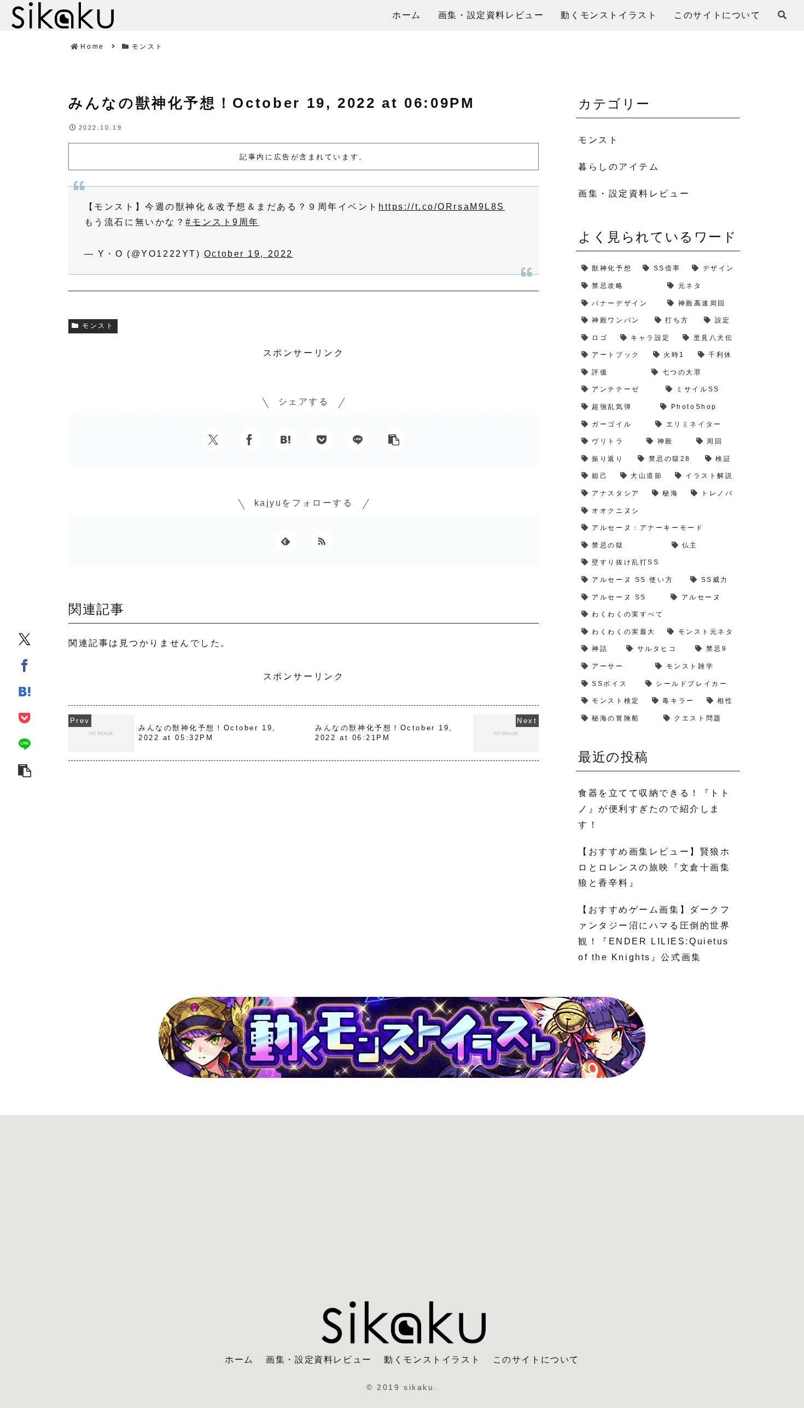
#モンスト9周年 (222, 222)
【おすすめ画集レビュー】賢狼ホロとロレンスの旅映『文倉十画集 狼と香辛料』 (654, 867)
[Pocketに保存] (25, 717)
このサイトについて (536, 1359)
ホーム (239, 1359)
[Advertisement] (402, 1201)
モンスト (98, 326)
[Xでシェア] (25, 638)
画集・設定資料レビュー (319, 1359)
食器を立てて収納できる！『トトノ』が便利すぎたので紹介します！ (654, 808)
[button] (25, 770)
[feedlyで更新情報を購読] (285, 541)
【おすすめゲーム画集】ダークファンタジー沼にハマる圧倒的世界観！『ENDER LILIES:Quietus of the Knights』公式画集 (654, 933)
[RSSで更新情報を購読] (322, 541)
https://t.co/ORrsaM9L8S (441, 206)
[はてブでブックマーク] (25, 691)
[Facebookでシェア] (25, 665)
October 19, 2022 (248, 253)
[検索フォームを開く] (782, 15)
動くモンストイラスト (432, 1359)
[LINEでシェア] (25, 743)
